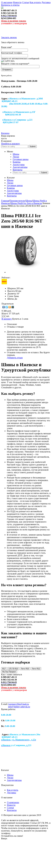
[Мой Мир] (12, 307)
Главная (5, 200)
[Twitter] (6, 307)
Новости (17, 2)
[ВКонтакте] (3, 307)
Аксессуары (19, 164)
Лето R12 (36, 669)
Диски (16, 156)
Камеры (17, 162)
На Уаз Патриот (9, 672)
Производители (17, 200)
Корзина (5, 133)
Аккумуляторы (20, 167)
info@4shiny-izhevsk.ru (19, 706)
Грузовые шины (20, 159)
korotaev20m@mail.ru (18, 704)
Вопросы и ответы (10, 5)
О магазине (6, 2)
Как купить (35, 2)
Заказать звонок (9, 37)
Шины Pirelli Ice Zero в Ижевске (26, 203)
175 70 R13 (13, 669)
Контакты (17, 169)
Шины (16, 154)
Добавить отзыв (15, 357)
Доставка (46, 2)
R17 (4, 669)
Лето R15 (25, 669)
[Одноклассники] (9, 307)
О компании (13, 802)
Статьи (25, 2)
